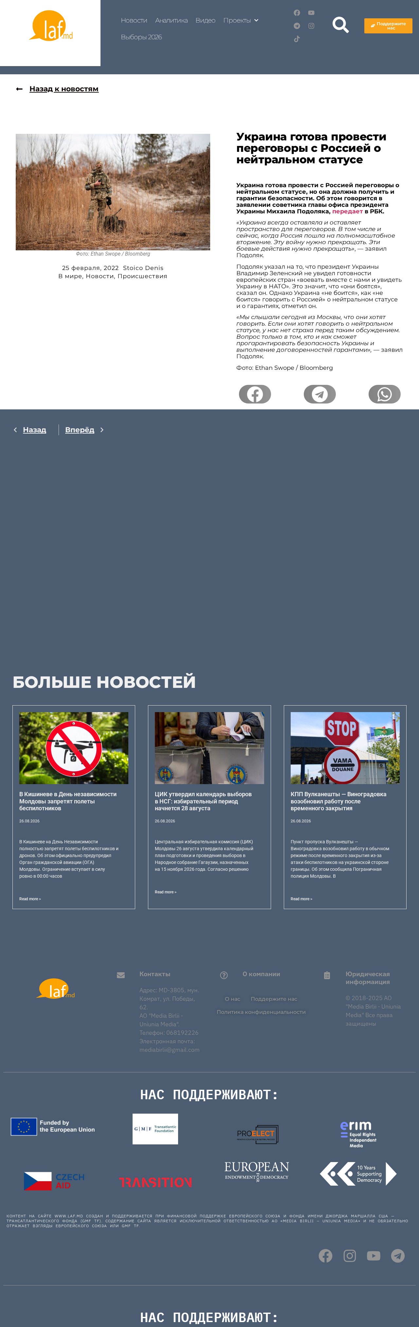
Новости (134, 20)
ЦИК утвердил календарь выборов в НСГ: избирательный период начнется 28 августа (203, 801)
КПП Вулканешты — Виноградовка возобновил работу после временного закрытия (339, 801)
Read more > (30, 899)
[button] (255, 394)
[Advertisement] (58, 562)
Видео (205, 20)
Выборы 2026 (141, 37)
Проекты (236, 20)
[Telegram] (296, 25)
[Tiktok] (296, 38)
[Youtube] (311, 12)
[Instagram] (311, 25)
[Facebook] (296, 12)
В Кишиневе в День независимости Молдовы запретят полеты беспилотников (68, 801)
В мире (70, 276)
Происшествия (143, 276)
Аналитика (171, 20)
